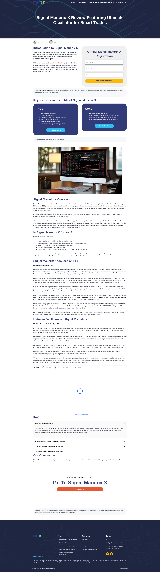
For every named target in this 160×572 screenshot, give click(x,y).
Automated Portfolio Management (68, 539)
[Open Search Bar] (125, 3)
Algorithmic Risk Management (67, 542)
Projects (82, 3)
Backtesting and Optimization (67, 549)
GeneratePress (51, 568)
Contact (111, 3)
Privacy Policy (124, 568)
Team (97, 3)
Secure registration (104, 81)
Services (103, 3)
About (91, 3)
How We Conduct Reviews (90, 549)
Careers (85, 539)
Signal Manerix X (58, 63)
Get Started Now (55, 130)
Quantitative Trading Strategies (67, 546)
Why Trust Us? (87, 546)
